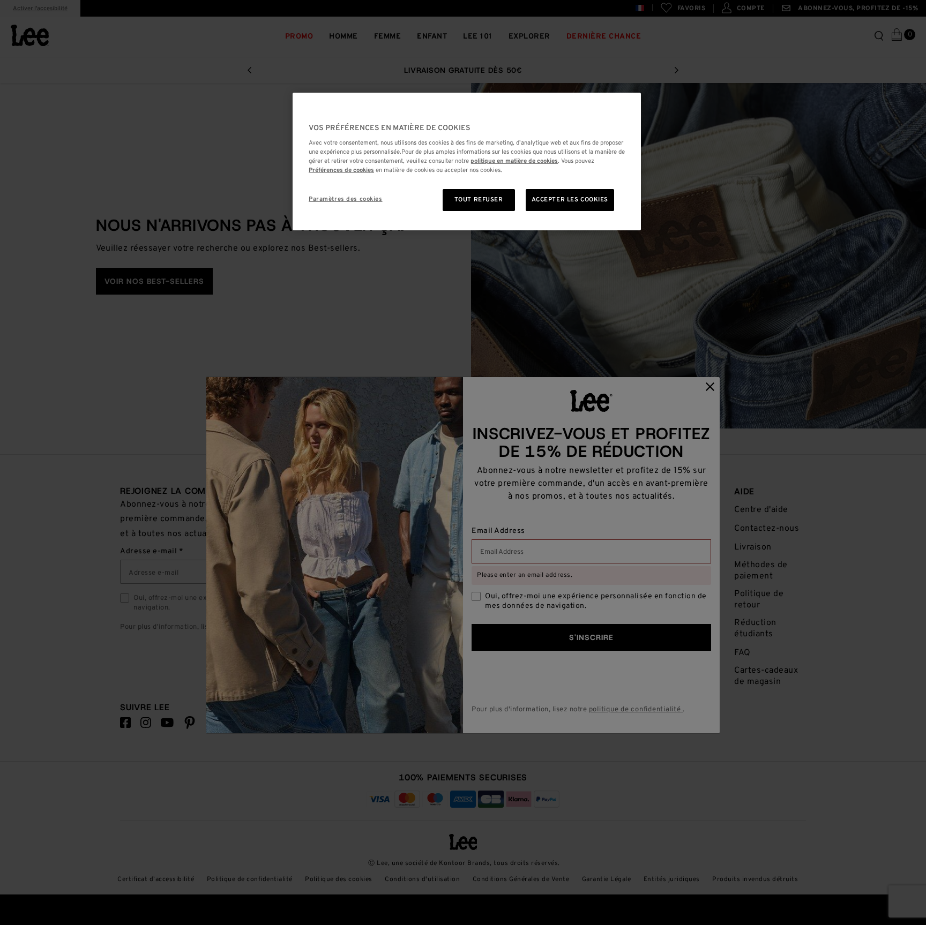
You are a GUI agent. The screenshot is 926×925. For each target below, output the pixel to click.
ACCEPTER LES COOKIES (570, 200)
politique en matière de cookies (514, 161)
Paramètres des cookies (346, 199)
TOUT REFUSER (478, 200)
